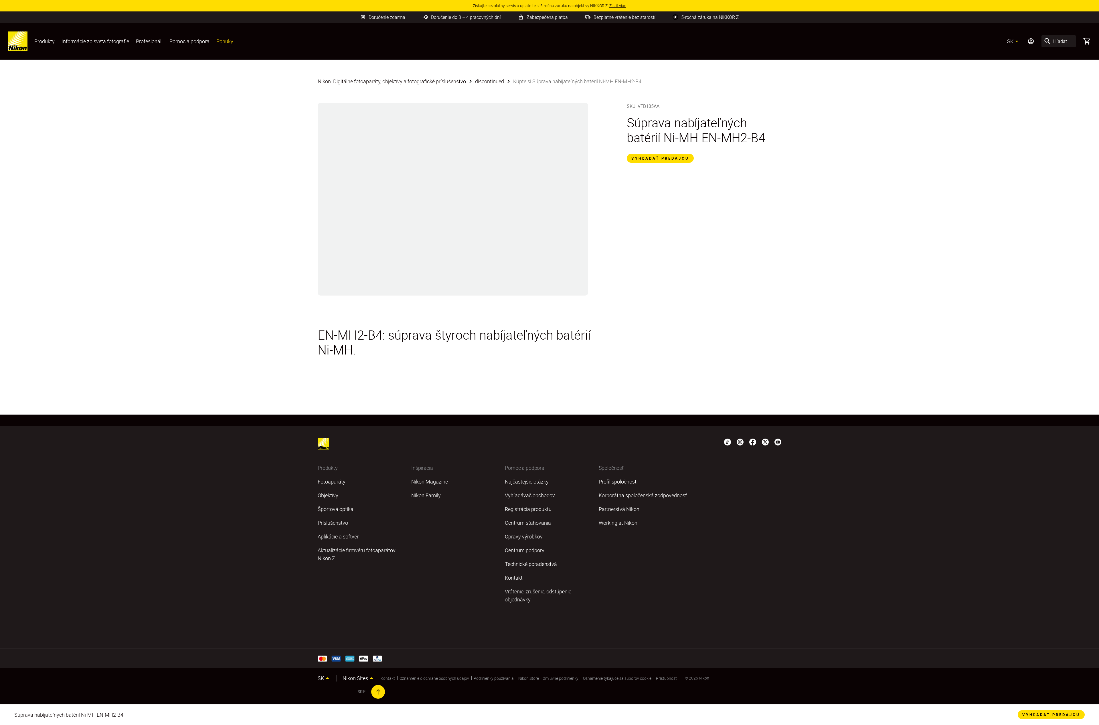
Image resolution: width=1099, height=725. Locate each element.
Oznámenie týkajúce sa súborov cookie (617, 678)
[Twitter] (765, 441)
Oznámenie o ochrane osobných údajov (434, 678)
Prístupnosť (666, 678)
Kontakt (388, 678)
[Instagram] (740, 441)
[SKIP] (378, 692)
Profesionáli (149, 41)
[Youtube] (777, 441)
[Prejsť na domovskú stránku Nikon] (17, 41)
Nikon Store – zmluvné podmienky (548, 678)
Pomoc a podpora (189, 41)
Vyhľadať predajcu (660, 158)
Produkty (44, 41)
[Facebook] (752, 441)
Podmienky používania (494, 678)
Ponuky (224, 41)
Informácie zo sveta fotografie (95, 41)
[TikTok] (727, 441)
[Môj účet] (1030, 41)
